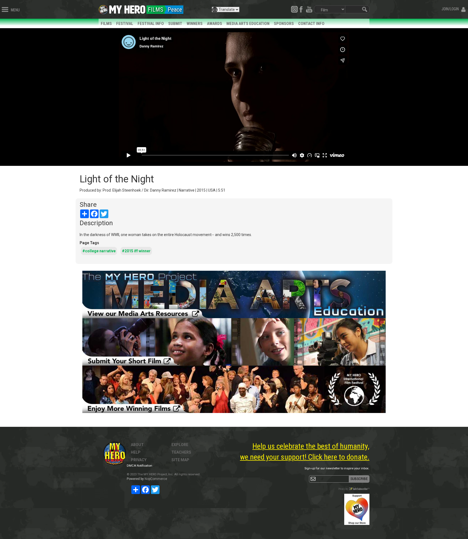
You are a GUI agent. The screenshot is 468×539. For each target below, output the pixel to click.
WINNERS (195, 23)
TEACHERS (181, 452)
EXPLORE (179, 445)
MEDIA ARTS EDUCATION (247, 23)
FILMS (106, 23)
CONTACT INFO (311, 23)
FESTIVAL (124, 23)
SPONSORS (284, 23)
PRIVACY (139, 460)
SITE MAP (180, 460)
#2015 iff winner (136, 251)
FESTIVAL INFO (151, 23)
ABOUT (137, 445)
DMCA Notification (139, 465)
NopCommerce (156, 479)
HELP (136, 452)
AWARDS (214, 23)
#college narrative (99, 251)
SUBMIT (175, 23)
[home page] (127, 8)
